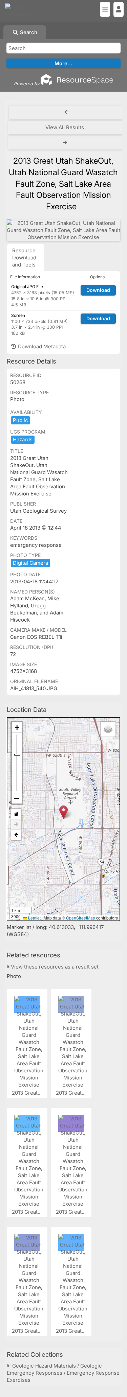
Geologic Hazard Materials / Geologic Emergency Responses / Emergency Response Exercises (63, 1373)
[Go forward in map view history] (16, 824)
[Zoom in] (17, 727)
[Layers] (108, 729)
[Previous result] (67, 112)
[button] (63, 812)
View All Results (64, 127)
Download (98, 290)
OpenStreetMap (80, 918)
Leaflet (34, 918)
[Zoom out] (17, 798)
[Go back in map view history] (16, 835)
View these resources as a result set (54, 966)
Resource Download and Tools (24, 257)
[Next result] (65, 142)
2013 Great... (27, 1093)
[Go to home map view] (16, 814)
